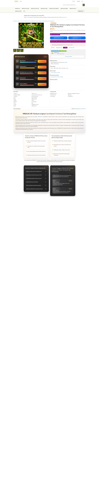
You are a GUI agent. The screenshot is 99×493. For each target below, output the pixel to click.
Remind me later (59, 47)
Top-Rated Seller (55, 50)
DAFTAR (78, 1)
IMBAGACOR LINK (44, 8)
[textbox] (72, 5)
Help (20, 1)
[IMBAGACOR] (20, 5)
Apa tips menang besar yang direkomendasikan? (33, 185)
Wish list (53, 47)
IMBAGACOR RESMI (64, 8)
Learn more (83, 41)
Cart (82, 1)
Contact (16, 1)
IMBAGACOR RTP (73, 8)
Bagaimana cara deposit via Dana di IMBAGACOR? (34, 171)
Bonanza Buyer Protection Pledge (57, 76)
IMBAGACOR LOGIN (25, 8)
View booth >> (64, 17)
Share (66, 47)
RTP (24, 11)
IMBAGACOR (17, 8)
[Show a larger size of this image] (14, 50)
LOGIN (73, 1)
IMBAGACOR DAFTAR (35, 8)
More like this (71, 47)
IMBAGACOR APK (18, 11)
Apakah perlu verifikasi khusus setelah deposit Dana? (34, 188)
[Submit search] (84, 5)
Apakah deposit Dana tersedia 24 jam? (32, 181)
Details (66, 62)
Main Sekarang (42, 61)
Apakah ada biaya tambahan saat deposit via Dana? (34, 178)
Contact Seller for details (55, 72)
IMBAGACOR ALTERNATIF (54, 8)
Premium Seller (63, 50)
